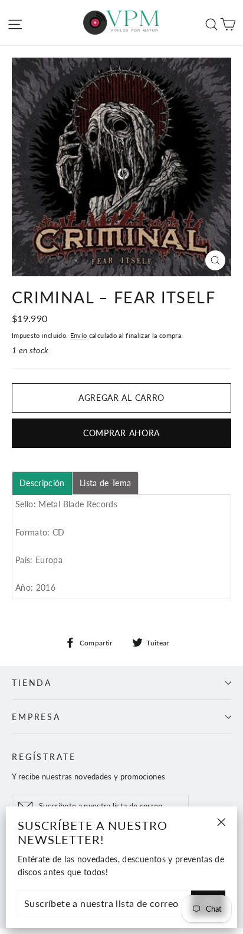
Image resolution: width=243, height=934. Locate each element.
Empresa (36, 717)
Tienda (32, 683)
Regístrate (44, 757)
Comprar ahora (121, 433)
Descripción (42, 483)
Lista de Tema (106, 483)
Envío (79, 335)
